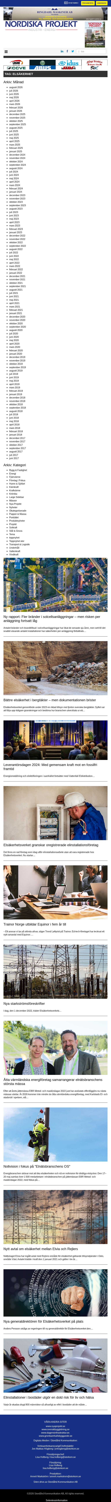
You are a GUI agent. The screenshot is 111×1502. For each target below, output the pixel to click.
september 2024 (17, 165)
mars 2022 (14, 266)
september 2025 (17, 124)
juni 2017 (14, 458)
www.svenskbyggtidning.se (56, 1429)
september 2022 (17, 246)
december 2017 (17, 438)
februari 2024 (16, 188)
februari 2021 (16, 310)
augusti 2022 (16, 249)
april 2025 (14, 141)
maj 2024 (14, 178)
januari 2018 (15, 434)
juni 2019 (14, 377)
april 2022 (14, 263)
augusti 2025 (16, 128)
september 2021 (17, 286)
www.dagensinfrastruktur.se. (55, 1432)
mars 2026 (14, 104)
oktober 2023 (16, 202)
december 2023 (17, 195)
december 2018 (17, 397)
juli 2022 (13, 252)
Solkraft (13, 527)
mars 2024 (14, 185)
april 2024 (14, 182)
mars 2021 (14, 306)
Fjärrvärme (14, 477)
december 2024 (17, 155)
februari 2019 (16, 391)
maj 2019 (14, 381)
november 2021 (17, 279)
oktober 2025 (16, 121)
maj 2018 (14, 421)
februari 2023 (16, 229)
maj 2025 (14, 138)
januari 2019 (15, 394)
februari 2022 (16, 269)
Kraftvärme (14, 490)
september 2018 (17, 408)
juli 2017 (13, 455)
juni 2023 (14, 215)
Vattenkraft (14, 551)
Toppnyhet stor (16, 541)
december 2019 (17, 357)
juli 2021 (13, 293)
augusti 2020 (16, 330)
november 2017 (17, 441)
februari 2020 (16, 350)
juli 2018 (13, 414)
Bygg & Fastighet (18, 470)
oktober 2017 (16, 445)
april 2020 (14, 343)
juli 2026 (13, 91)
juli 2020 (13, 333)
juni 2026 (14, 94)
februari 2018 (16, 431)
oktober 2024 (16, 161)
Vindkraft (13, 554)
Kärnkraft (13, 487)
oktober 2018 (16, 404)
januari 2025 (15, 151)
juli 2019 (13, 374)
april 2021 (14, 303)
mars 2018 (14, 428)
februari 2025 (16, 148)
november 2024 (17, 158)
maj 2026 (14, 97)
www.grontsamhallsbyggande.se (55, 1436)
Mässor (13, 500)
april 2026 (14, 101)
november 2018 (17, 401)
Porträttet (13, 517)
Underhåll (14, 548)
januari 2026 (15, 111)
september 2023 (17, 205)
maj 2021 (14, 300)
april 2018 (14, 424)
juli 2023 (13, 212)
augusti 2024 (16, 168)
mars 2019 (14, 387)
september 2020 (17, 327)
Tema (12, 534)
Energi (12, 473)
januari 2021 (15, 313)
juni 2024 (14, 175)
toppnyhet (14, 537)
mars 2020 (14, 347)
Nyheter (13, 507)
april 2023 (14, 222)
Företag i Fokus (17, 480)
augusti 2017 (16, 451)
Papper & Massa (17, 514)
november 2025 (17, 118)
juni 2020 (14, 337)
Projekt (12, 524)
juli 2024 (13, 171)
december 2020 (17, 317)
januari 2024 (15, 192)
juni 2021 (14, 296)
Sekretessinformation (56, 1500)
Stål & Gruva (15, 531)
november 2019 (17, 360)
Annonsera (101, 3)
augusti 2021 (16, 290)
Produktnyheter (17, 521)
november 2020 (17, 320)
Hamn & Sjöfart (17, 483)
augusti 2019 (16, 370)
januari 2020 (15, 354)
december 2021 (17, 276)
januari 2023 (15, 232)
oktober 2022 (16, 242)
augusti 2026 (16, 87)
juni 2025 (14, 134)
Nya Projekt (15, 504)
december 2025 (17, 114)
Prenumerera (88, 3)
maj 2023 (14, 219)
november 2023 (17, 198)
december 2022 (17, 235)
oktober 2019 (16, 364)
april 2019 (14, 384)
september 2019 (17, 367)
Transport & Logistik (19, 544)
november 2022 (17, 239)
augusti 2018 (16, 411)
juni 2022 (14, 256)
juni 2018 (14, 418)
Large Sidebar (16, 497)
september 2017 (17, 448)
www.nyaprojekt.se (55, 1426)
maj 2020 (14, 340)
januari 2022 (15, 273)
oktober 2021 (16, 283)
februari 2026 (16, 107)
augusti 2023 (16, 209)
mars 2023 (14, 225)
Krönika (13, 494)
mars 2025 (14, 144)
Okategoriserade (17, 510)
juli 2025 (13, 131)
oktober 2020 (16, 323)
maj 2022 (14, 259)
